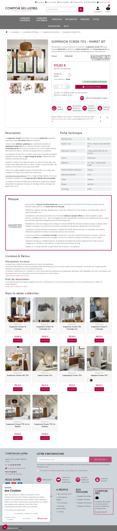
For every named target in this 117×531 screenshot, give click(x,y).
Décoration (71, 19)
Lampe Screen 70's (44, 375)
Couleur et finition (57, 75)
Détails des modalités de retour (16, 286)
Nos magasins (63, 2)
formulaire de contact (64, 119)
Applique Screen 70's (99, 375)
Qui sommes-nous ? (65, 494)
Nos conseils (51, 2)
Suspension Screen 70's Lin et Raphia (17, 425)
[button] (5, 527)
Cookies (61, 512)
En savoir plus (100, 512)
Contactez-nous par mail (16, 468)
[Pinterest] (100, 121)
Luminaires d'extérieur (41, 19)
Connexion (98, 9)
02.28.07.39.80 (90, 2)
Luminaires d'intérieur (25, 19)
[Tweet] (107, 117)
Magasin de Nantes (84, 496)
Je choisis (26, 518)
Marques (85, 19)
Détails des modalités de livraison (17, 276)
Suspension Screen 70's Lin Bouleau (44, 425)
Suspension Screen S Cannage (99, 328)
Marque (54, 56)
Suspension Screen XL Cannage (17, 328)
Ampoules (57, 19)
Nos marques (62, 503)
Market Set (18, 324)
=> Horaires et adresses (13, 474)
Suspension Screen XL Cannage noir (44, 328)
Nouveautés (54, 26)
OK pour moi (42, 518)
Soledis (20, 528)
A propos (40, 2)
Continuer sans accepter (10, 518)
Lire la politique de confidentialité (15, 510)
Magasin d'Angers (83, 499)
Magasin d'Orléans (84, 506)
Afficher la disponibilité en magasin (97, 98)
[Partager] (100, 117)
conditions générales (56, 470)
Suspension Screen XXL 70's (18, 375)
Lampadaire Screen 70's (72, 375)
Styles (96, 19)
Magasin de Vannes (84, 503)
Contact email (77, 2)
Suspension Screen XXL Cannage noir (72, 328)
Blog (66, 26)
